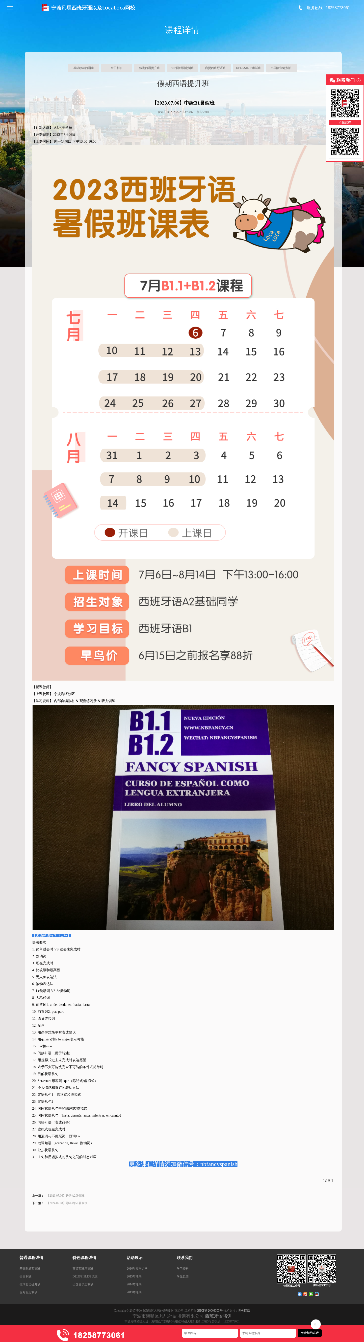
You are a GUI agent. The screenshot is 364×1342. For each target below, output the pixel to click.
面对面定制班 (28, 1292)
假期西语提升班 (149, 68)
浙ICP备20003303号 (210, 1310)
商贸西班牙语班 (215, 68)
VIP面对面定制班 (182, 68)
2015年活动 (134, 1276)
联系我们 (185, 1257)
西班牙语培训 (218, 1316)
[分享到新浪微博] (305, 1294)
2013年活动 (134, 1292)
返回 (328, 1181)
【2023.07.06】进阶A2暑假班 (65, 1195)
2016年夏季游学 (137, 1268)
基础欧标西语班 (83, 68)
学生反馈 (183, 1276)
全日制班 (117, 68)
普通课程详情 (31, 1257)
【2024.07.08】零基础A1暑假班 (67, 1203)
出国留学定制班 (281, 68)
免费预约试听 (310, 1333)
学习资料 (183, 1268)
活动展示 (135, 1257)
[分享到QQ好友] (317, 1294)
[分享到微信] (311, 1294)
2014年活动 (134, 1284)
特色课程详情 (84, 1257)
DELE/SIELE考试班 (248, 68)
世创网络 (244, 1310)
